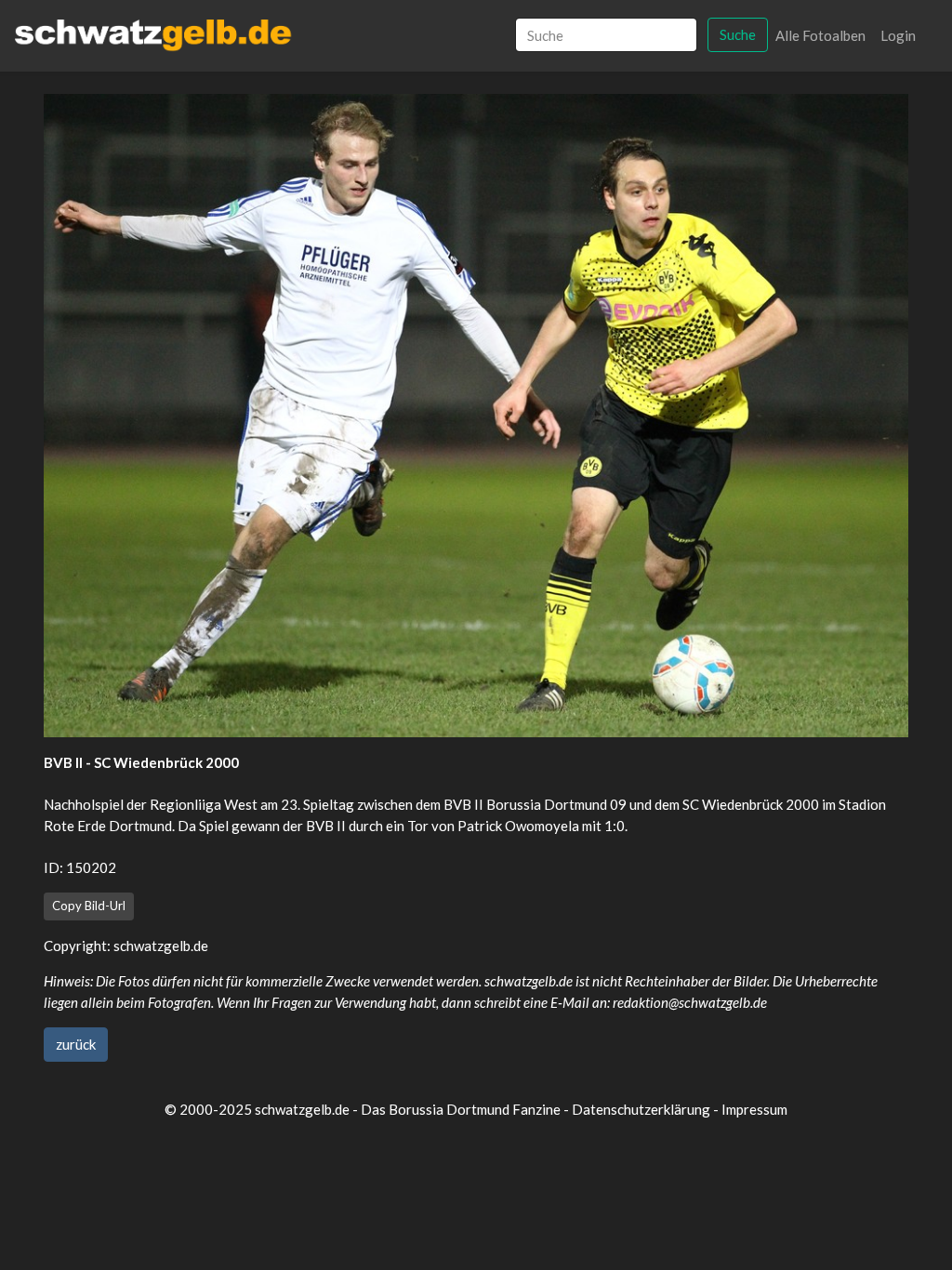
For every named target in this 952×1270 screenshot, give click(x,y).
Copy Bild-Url (89, 905)
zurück (76, 1044)
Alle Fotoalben (820, 35)
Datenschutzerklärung (641, 1109)
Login (898, 35)
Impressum (754, 1109)
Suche (738, 34)
